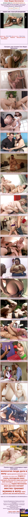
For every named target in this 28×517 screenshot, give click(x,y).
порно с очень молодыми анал (14, 477)
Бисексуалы (4, 38)
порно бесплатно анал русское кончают (15, 485)
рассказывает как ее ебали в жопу (10, 476)
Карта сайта (12, 511)
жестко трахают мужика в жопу (13, 490)
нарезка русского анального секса (17, 474)
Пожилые (12, 37)
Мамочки (6, 37)
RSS (18, 511)
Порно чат (17, 8)
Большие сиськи (21, 37)
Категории (11, 8)
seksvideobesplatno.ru (19, 3)
